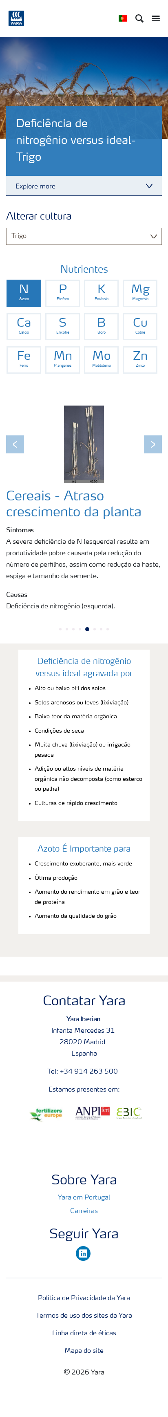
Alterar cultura (38, 217)
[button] (15, 444)
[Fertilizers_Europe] (48, 1115)
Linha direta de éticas (84, 1333)
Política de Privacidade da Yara (84, 1298)
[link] (24, 293)
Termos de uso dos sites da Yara (84, 1316)
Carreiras (84, 1211)
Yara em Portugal (84, 1198)
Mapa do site (84, 1351)
